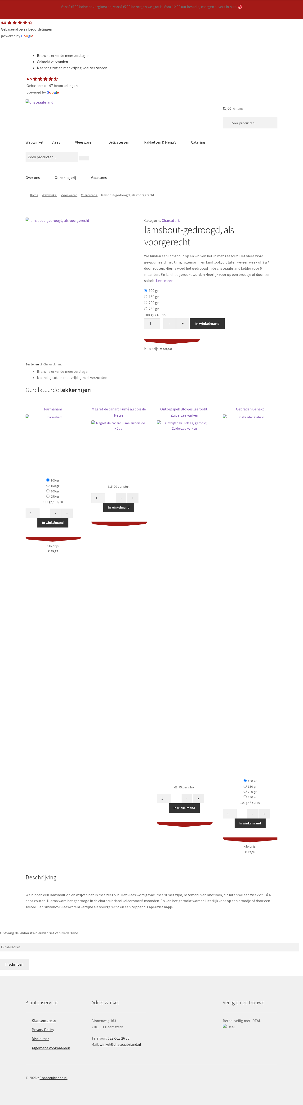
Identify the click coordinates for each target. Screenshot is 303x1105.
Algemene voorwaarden (51, 1048)
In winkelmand (207, 323)
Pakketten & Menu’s (160, 142)
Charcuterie (89, 195)
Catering (198, 142)
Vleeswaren (84, 142)
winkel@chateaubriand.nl (120, 1044)
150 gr (154, 296)
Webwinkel (34, 142)
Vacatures (99, 177)
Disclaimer (40, 1038)
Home (34, 195)
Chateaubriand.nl (53, 1077)
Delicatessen (118, 142)
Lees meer (164, 280)
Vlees (56, 142)
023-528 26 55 (118, 1038)
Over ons (33, 177)
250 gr (154, 308)
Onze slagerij (65, 177)
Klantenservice (44, 1020)
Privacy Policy (43, 1029)
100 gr (154, 290)
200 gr (154, 302)
